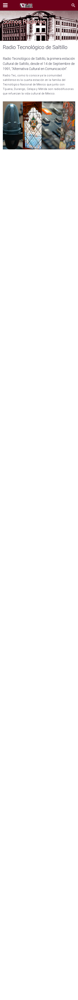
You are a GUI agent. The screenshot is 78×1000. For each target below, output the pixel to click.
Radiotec (9, 32)
